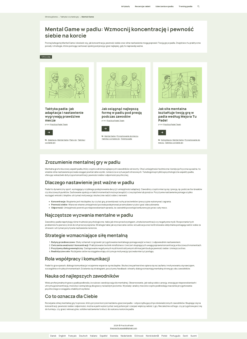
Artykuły (125, 6)
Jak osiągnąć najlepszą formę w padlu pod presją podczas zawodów (122, 112)
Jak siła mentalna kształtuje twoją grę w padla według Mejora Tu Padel (177, 114)
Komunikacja (166, 140)
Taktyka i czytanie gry (69, 17)
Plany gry (73, 140)
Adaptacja (52, 140)
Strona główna (51, 17)
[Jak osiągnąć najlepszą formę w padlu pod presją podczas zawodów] (105, 128)
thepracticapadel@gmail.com (123, 328)
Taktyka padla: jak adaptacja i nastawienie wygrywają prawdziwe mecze (64, 114)
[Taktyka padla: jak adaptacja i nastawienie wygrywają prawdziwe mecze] (49, 132)
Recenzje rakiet (142, 6)
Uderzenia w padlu (165, 6)
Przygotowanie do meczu (127, 136)
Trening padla (185, 6)
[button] (198, 6)
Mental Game (63, 140)
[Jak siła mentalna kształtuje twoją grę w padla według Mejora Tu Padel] (162, 132)
